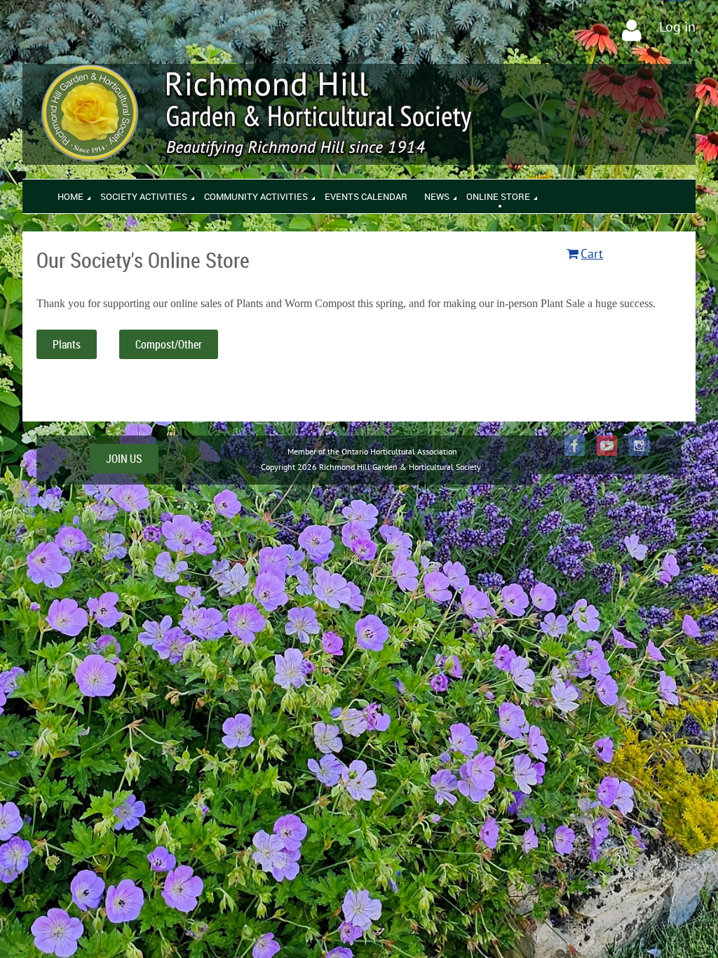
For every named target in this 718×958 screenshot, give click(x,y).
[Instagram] (639, 446)
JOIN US (124, 458)
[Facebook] (574, 446)
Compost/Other (168, 344)
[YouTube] (607, 446)
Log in (677, 27)
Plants (67, 344)
